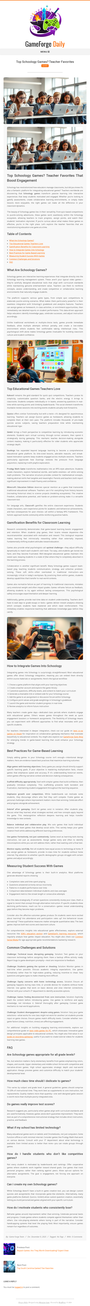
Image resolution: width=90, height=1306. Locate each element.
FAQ (11, 262)
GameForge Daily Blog (73, 737)
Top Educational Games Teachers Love (26, 243)
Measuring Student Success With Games (27, 256)
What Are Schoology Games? (21, 240)
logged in (19, 1287)
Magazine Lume (44, 1302)
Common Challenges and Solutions (24, 259)
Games (45, 66)
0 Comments (77, 1236)
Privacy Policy (23, 1302)
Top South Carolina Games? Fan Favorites (35, 1268)
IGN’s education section (32, 933)
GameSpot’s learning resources (62, 933)
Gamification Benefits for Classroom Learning (29, 246)
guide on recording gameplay (20, 1036)
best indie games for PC (40, 1030)
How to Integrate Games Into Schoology (26, 250)
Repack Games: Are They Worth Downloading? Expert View (43, 1250)
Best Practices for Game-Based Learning (27, 253)
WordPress (62, 1302)
